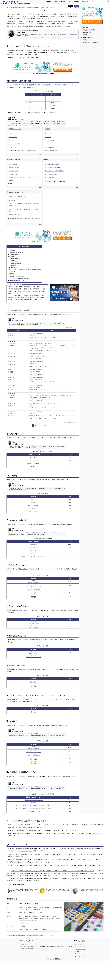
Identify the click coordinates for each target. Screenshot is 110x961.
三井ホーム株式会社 (14, 167)
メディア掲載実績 (80, 946)
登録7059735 (11, 333)
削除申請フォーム (53, 878)
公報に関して (90, 860)
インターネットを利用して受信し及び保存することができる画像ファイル (33, 805)
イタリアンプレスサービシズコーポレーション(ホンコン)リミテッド (33, 556)
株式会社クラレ (13, 174)
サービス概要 (79, 944)
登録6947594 (11, 403)
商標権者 (49, 1)
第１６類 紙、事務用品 (51, 174)
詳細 (40, 154)
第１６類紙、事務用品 (33, 592)
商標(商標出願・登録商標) (16, 252)
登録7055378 (11, 342)
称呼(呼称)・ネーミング (15, 129)
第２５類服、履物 (33, 685)
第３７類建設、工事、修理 (33, 626)
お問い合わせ (21, 880)
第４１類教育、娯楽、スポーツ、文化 (33, 585)
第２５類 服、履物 (50, 178)
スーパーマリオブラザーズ (15, 144)
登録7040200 (11, 369)
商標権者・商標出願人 (14, 159)
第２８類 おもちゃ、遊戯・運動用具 (54, 171)
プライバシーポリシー (81, 956)
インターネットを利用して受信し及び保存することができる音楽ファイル (33, 808)
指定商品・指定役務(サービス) (16, 192)
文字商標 (63, 1)
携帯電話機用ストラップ (15, 215)
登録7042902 (11, 377)
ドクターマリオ (13, 140)
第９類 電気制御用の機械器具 (33, 7)
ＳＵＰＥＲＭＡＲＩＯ (50, 140)
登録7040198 (11, 385)
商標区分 (47, 159)
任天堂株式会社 (22, 7)
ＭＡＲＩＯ (15, 7)
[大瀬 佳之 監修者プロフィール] (27, 32)
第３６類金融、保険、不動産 (34, 622)
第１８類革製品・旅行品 (34, 682)
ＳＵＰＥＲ (48, 137)
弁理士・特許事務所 (74, 1)
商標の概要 (12, 250)
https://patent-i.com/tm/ (25, 851)
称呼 (55, 1)
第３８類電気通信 (33, 596)
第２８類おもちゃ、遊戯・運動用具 (33, 589)
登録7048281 (11, 353)
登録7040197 (11, 394)
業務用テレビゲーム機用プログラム (47, 7)
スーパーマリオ (13, 137)
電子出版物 (12, 200)
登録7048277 (11, 361)
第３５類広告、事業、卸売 (33, 652)
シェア (77, 5)
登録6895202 (11, 412)
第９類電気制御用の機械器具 (33, 581)
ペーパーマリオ (13, 147)
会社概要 (78, 951)
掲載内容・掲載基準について (17, 280)
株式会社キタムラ (13, 171)
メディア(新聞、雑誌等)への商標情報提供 (20, 278)
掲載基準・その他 (80, 949)
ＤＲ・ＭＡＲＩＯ (49, 147)
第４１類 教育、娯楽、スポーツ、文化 (55, 167)
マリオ (10, 7)
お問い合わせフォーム (18, 836)
